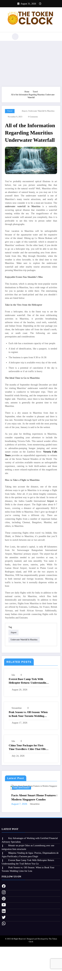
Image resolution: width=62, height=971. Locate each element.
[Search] (15, 36)
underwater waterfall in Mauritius (41, 111)
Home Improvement (16, 788)
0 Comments (33, 117)
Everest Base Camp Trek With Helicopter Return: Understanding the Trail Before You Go (28, 681)
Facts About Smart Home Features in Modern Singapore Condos (30, 797)
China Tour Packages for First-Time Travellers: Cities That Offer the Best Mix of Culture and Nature (29, 747)
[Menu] (5, 36)
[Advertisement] (31, 63)
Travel (9, 111)
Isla (13, 675)
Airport (24, 111)
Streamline (17, 708)
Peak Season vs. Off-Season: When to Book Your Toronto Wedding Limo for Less (28, 714)
